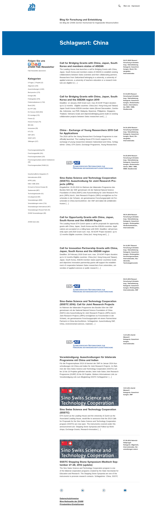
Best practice (32, 92)
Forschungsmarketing (35, 150)
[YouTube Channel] (36, 64)
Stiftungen (31, 141)
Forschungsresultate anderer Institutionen (41, 160)
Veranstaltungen (33, 200)
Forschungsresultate (34, 156)
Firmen (30, 118)
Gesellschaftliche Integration (37, 174)
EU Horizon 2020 (33, 112)
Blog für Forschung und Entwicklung (81, 20)
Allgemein (31, 86)
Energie (30, 95)
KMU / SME (31, 184)
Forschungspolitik (33, 153)
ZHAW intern (32, 222)
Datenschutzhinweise (69, 499)
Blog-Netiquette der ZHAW (71, 501)
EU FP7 (30, 109)
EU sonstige (32, 115)
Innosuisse (31, 128)
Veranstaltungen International (37, 206)
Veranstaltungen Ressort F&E (37, 210)
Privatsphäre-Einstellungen (72, 504)
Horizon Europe (33, 122)
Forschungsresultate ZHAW (37, 165)
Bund (29, 105)
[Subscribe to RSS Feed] (32, 64)
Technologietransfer (34, 193)
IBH (29, 125)
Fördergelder (32, 99)
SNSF (30, 138)
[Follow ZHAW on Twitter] (29, 64)
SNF (29, 135)
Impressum (136, 6)
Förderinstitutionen (34, 102)
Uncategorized (32, 197)
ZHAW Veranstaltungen (35, 213)
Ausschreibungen (33, 89)
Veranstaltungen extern (35, 203)
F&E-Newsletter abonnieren (37, 71)
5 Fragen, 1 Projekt (34, 82)
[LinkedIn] (39, 64)
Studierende (32, 190)
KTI (29, 131)
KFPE (30, 180)
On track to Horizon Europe (36, 187)
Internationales (32, 177)
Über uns (126, 6)
